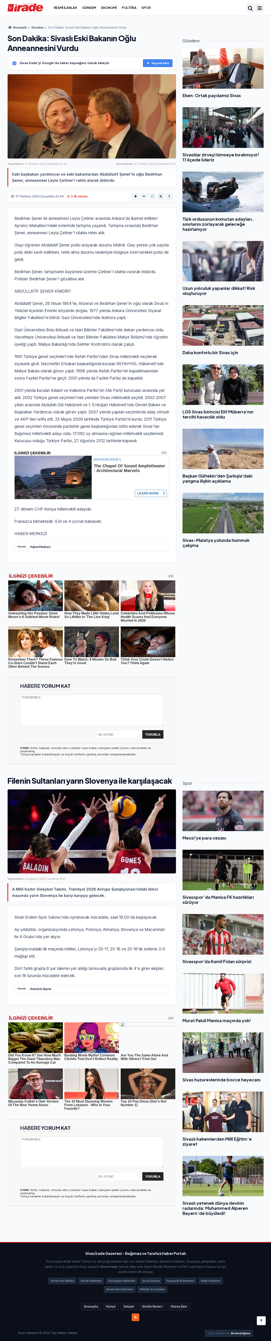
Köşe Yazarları (210, 1280)
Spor (146, 8)
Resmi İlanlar (65, 8)
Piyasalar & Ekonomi (180, 1280)
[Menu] (259, 8)
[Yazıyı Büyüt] (135, 196)
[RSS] (135, 1317)
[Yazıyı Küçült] (144, 196)
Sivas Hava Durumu (119, 1289)
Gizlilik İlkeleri (152, 1306)
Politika (129, 8)
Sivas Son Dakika (62, 1280)
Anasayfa (19, 27)
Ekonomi (109, 8)
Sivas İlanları (151, 1280)
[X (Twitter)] (161, 196)
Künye (111, 1306)
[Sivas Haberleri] (25, 7)
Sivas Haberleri (91, 1280)
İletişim (129, 1306)
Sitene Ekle (179, 1306)
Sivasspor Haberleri (121, 1280)
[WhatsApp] (152, 196)
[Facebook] (169, 196)
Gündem (89, 8)
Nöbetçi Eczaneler (152, 1289)
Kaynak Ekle (160, 63)
